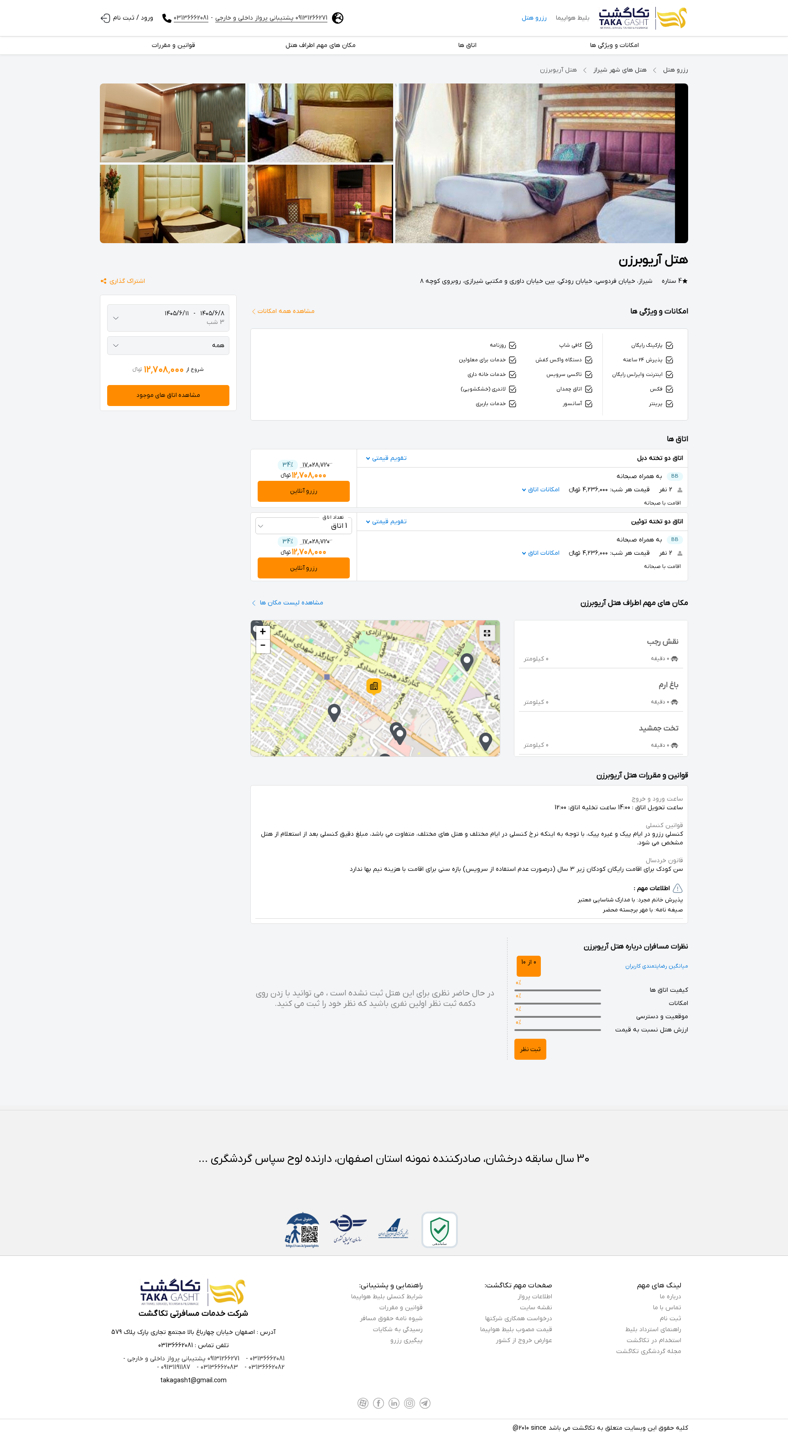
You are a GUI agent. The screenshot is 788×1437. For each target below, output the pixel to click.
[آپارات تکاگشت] (363, 1403)
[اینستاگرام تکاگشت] (409, 1403)
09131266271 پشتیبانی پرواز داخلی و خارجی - (181, 1358)
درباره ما (670, 1296)
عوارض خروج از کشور (524, 1340)
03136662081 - (264, 1358)
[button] (374, 687)
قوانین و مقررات (401, 1307)
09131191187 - (173, 1367)
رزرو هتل (534, 18)
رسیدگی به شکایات (398, 1329)
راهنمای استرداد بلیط (653, 1329)
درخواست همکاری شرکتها (518, 1318)
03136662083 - (216, 1367)
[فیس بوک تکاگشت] (378, 1403)
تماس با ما (667, 1307)
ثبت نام (670, 1318)
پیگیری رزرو (406, 1340)
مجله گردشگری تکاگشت (648, 1351)
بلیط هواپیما (573, 18)
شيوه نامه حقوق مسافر (391, 1318)
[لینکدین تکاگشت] (394, 1403)
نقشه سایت (536, 1307)
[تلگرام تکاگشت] (425, 1403)
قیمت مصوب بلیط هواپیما (516, 1329)
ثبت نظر (530, 1049)
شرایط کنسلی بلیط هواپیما (387, 1296)
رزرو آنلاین (303, 491)
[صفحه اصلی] (643, 18)
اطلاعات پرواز (535, 1296)
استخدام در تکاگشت (654, 1340)
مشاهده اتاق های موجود (168, 395)
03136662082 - (264, 1367)
